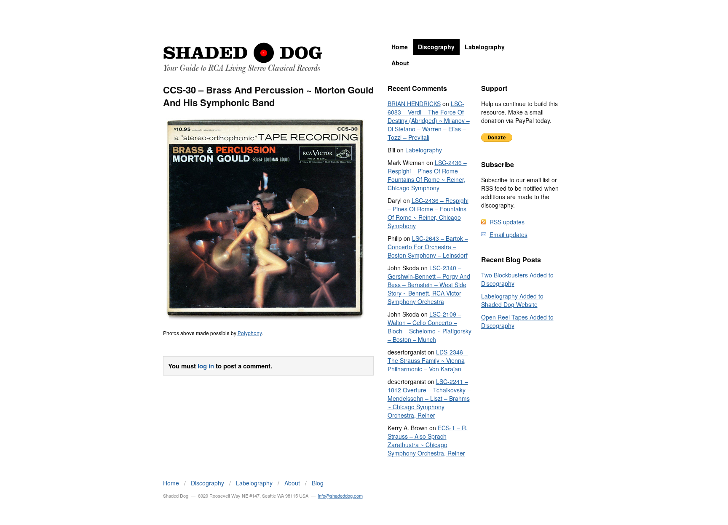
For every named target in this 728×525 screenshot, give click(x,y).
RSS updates (507, 222)
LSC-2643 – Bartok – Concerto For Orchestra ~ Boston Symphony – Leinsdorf (428, 246)
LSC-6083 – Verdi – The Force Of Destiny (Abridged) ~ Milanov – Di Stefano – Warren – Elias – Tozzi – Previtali (429, 120)
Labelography (485, 47)
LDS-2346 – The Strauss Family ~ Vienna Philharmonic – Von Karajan (428, 360)
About (400, 63)
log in (206, 365)
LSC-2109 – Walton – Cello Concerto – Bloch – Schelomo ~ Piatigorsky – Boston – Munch (429, 327)
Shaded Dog (242, 58)
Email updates (508, 234)
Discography (436, 47)
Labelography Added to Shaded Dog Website (512, 300)
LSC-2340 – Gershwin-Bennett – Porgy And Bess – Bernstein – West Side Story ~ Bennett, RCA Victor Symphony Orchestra (429, 285)
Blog (318, 483)
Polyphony (250, 332)
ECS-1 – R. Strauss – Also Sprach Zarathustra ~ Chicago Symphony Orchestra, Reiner (428, 440)
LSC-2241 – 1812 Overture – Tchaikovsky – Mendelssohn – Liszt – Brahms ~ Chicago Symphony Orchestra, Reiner (429, 398)
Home (399, 47)
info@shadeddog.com (340, 495)
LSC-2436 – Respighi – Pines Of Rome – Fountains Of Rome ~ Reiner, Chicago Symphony (427, 175)
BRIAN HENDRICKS (414, 103)
